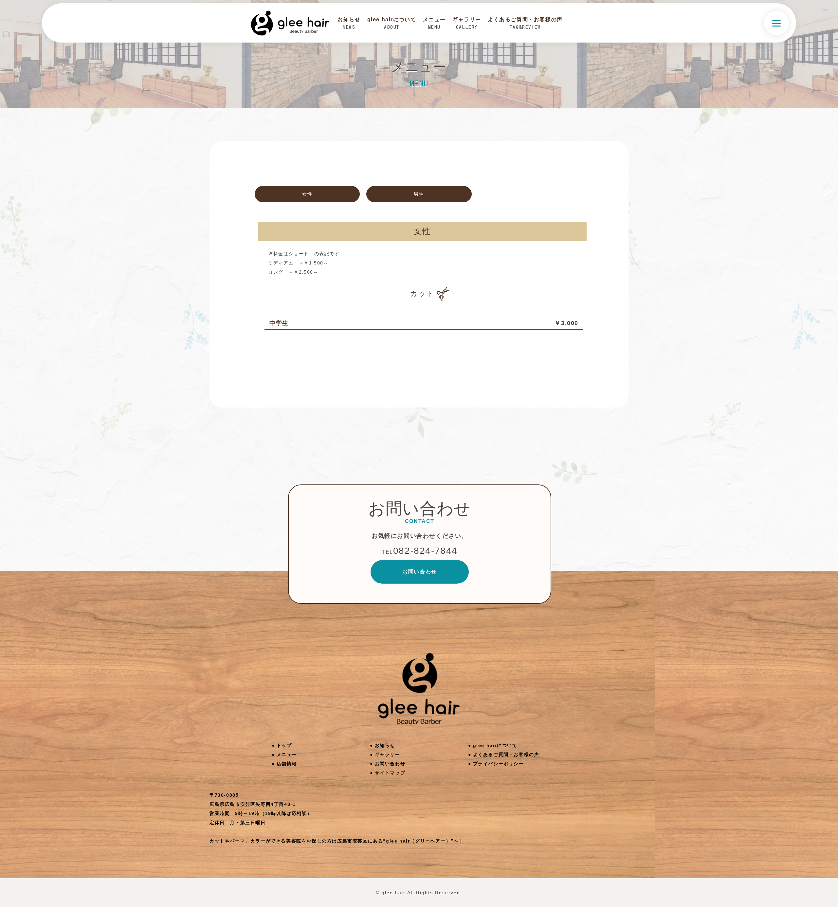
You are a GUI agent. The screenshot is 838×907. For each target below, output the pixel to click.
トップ (284, 745)
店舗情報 (287, 763)
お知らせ (385, 745)
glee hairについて (495, 745)
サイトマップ (390, 772)
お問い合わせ (419, 571)
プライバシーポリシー (498, 763)
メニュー (287, 754)
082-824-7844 (420, 551)
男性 (419, 194)
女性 (307, 194)
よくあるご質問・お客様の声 (506, 754)
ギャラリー (387, 754)
